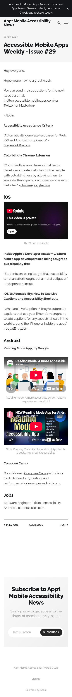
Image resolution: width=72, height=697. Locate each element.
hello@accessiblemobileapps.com (29, 100)
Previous (12, 524)
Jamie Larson (35, 632)
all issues (36, 524)
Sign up (36, 678)
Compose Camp (36, 473)
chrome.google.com (35, 185)
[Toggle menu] (66, 23)
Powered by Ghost (36, 690)
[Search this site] (59, 23)
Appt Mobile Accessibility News (27, 23)
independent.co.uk (19, 284)
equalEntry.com (17, 328)
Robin (10, 115)
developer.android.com (43, 483)
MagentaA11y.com (17, 145)
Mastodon (26, 105)
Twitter (9, 105)
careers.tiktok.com (31, 508)
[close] (68, 9)
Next (62, 524)
